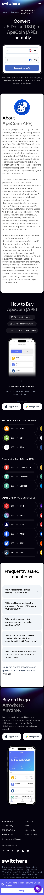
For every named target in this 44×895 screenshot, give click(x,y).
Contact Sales (31, 835)
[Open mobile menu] (39, 3)
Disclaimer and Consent (12, 839)
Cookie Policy (7, 826)
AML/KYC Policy (8, 830)
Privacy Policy (7, 821)
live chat (6, 673)
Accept (22, 890)
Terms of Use (7, 835)
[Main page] (11, 3)
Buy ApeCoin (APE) (22, 68)
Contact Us (30, 830)
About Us (29, 821)
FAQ (27, 826)
